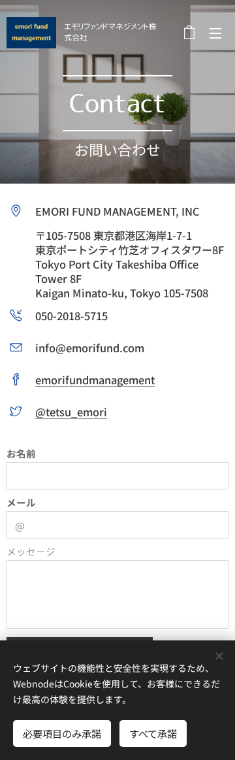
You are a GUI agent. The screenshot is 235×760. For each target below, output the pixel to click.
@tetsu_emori (71, 412)
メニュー (215, 33)
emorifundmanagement (95, 380)
